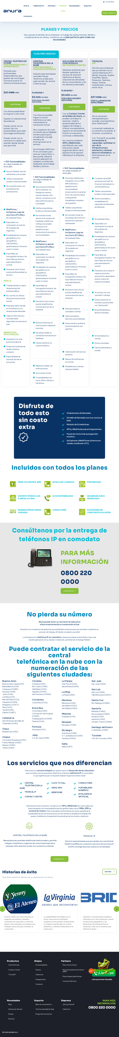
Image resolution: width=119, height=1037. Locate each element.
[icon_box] (13, 964)
